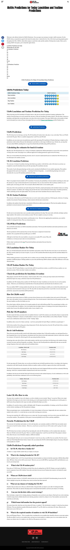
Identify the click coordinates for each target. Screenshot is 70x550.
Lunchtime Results (36, 542)
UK (24, 242)
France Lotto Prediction (47, 120)
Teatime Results (44, 542)
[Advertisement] (35, 24)
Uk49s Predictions (26, 542)
